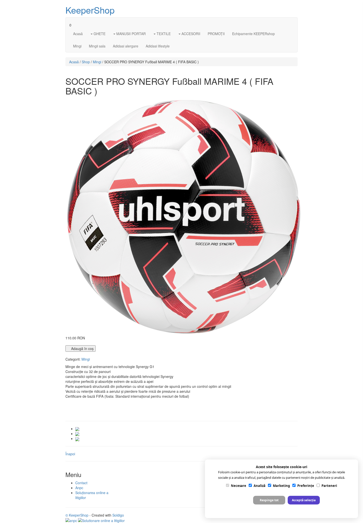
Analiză (259, 485)
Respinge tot (269, 500)
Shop (86, 61)
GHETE (99, 33)
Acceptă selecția (304, 500)
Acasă (78, 33)
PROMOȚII (216, 33)
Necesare (238, 485)
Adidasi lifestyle (158, 46)
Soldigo (118, 515)
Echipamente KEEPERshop (253, 33)
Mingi (77, 46)
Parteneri (329, 485)
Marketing (281, 485)
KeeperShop (90, 9)
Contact (81, 482)
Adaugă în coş (82, 348)
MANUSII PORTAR (130, 33)
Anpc (79, 487)
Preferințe (305, 485)
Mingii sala (97, 46)
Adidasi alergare (125, 46)
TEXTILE (163, 33)
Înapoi (70, 453)
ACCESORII (190, 33)
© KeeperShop (76, 515)
